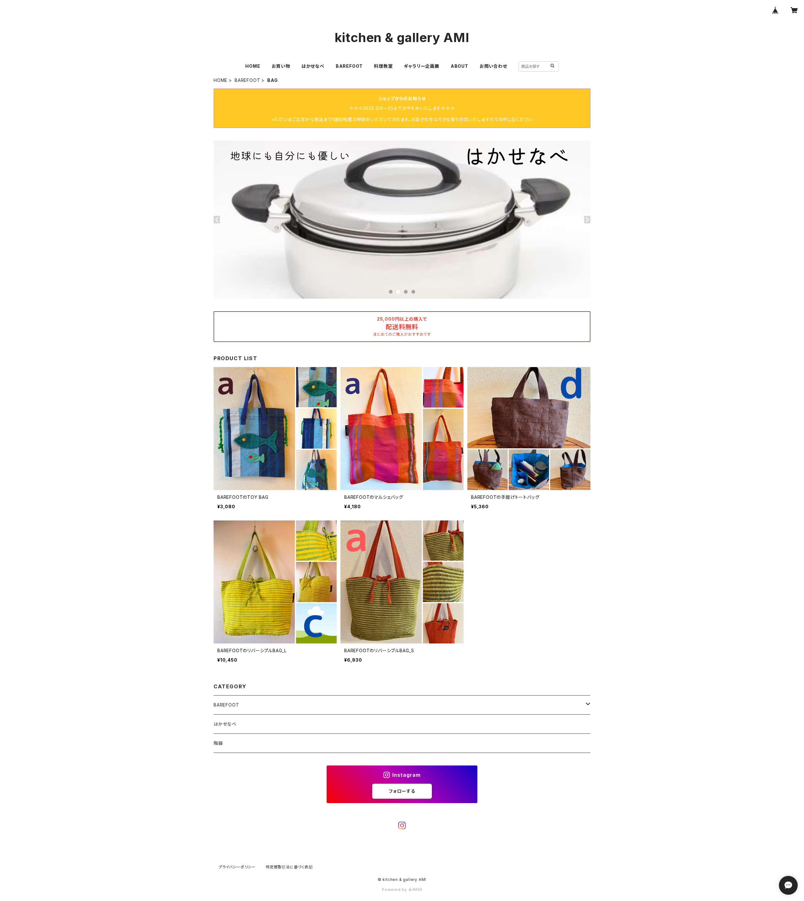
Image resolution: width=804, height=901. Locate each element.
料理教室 (383, 66)
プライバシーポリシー (237, 867)
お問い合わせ (493, 66)
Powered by (395, 889)
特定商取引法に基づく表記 (289, 867)
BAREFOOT (349, 66)
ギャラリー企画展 (421, 66)
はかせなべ (313, 66)
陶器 (218, 743)
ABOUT (459, 66)
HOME (252, 66)
